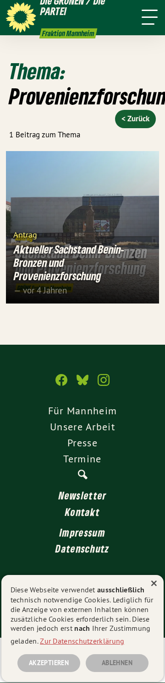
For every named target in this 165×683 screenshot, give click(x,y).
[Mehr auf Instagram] (103, 384)
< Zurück (135, 119)
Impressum (82, 532)
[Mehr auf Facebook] (61, 384)
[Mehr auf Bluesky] (82, 384)
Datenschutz (82, 548)
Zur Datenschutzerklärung (82, 640)
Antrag (25, 234)
